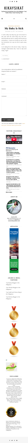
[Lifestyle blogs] (14, 349)
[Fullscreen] (20, 142)
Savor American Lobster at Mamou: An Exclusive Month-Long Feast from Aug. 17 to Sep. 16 (13, 423)
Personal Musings (14, 26)
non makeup (5, 55)
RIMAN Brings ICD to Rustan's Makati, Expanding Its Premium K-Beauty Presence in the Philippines (14, 428)
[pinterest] (16, 1)
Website (3, 89)
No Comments (19, 31)
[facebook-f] (10, 1)
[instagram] (14, 1)
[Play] (8, 142)
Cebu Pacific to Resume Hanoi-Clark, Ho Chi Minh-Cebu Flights (13, 154)
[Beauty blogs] (14, 331)
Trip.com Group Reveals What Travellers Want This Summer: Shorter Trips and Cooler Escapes (14, 170)
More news (9, 192)
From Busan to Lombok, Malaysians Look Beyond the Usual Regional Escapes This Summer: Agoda (13, 161)
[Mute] (18, 142)
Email (3, 81)
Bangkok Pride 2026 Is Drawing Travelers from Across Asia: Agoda (13, 178)
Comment (3, 96)
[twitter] (12, 1)
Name (3, 74)
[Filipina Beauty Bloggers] (14, 314)
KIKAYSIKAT (14, 8)
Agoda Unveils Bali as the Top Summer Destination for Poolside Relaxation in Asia (13, 186)
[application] (14, 139)
